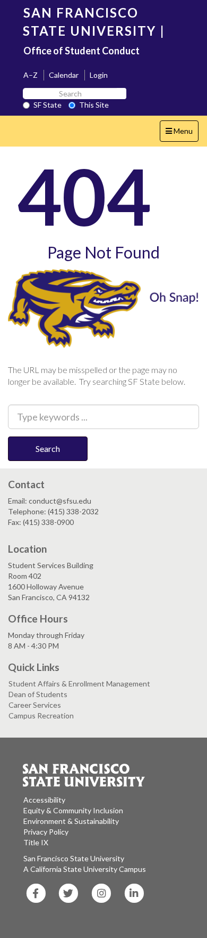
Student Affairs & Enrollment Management (79, 683)
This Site (94, 104)
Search (48, 448)
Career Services (34, 704)
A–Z (30, 74)
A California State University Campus (84, 869)
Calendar (64, 74)
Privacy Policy (45, 831)
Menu (182, 134)
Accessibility (44, 799)
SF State (47, 104)
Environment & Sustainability (71, 821)
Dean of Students (37, 694)
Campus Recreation (41, 715)
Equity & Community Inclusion (73, 810)
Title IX (35, 842)
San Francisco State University (73, 858)
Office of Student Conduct (81, 50)
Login (99, 74)
